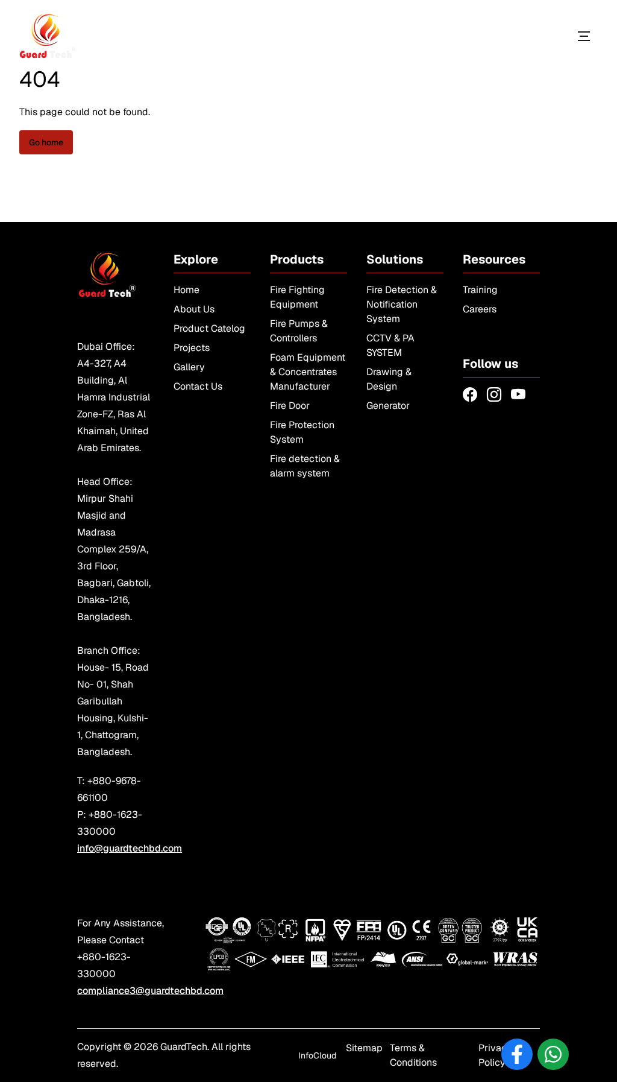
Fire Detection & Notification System (401, 304)
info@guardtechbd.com (129, 848)
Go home (46, 142)
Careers (479, 309)
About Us (194, 309)
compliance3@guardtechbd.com (150, 990)
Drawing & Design (389, 379)
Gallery (189, 367)
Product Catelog (209, 328)
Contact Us (198, 386)
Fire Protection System (302, 432)
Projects (192, 347)
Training (480, 289)
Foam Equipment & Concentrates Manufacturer (307, 372)
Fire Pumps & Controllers (299, 330)
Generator (388, 405)
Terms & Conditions (413, 1055)
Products (528, 36)
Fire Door (290, 405)
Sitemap (364, 1048)
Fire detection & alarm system (305, 465)
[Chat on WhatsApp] (553, 1054)
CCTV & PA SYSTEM (390, 345)
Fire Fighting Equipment (297, 297)
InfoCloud (317, 1055)
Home (186, 289)
